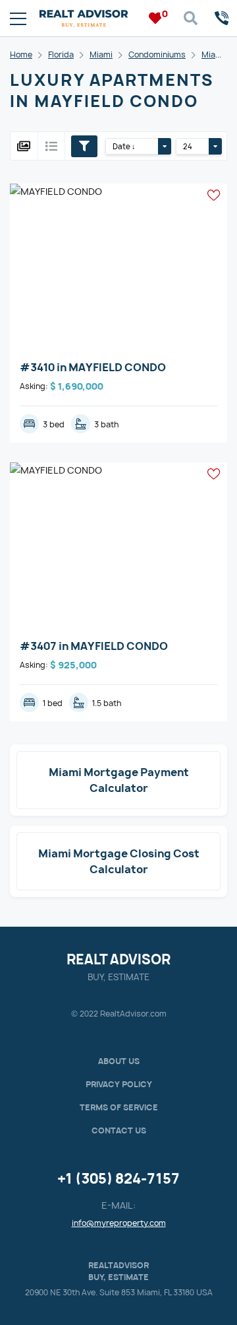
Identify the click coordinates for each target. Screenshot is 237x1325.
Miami (101, 54)
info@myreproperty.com (119, 1223)
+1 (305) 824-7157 (118, 1178)
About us (119, 1061)
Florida (61, 54)
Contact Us (119, 1130)
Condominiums (157, 54)
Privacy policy (119, 1084)
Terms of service (119, 1107)
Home (21, 54)
